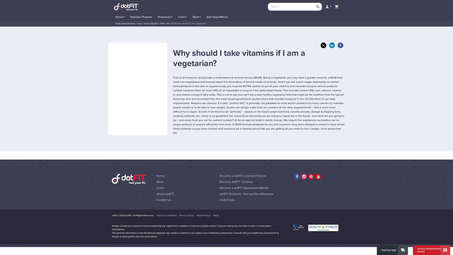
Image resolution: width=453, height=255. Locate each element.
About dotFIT (165, 194)
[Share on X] (323, 45)
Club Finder (228, 200)
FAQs (216, 215)
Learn (160, 188)
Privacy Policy (186, 215)
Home (160, 176)
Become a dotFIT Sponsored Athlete (244, 188)
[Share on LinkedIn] (332, 45)
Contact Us (163, 200)
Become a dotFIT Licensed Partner (243, 176)
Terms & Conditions (167, 215)
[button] (328, 6)
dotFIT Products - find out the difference (246, 194)
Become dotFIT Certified (236, 182)
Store (160, 182)
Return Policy (203, 215)
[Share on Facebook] (340, 45)
